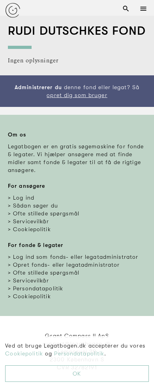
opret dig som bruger (77, 95)
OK (77, 373)
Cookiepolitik (24, 353)
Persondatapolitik (79, 353)
